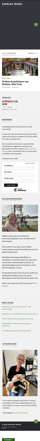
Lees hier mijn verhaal (20, 413)
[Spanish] (11, 101)
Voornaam (8, 172)
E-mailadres (9, 165)
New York (6, 78)
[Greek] (16, 101)
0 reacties (15, 87)
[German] (6, 101)
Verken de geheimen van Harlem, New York (15, 83)
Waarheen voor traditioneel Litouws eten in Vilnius (20, 314)
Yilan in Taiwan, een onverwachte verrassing (17, 319)
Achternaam (8, 178)
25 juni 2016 (6, 87)
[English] (3, 101)
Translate (14, 109)
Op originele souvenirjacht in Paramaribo (16, 331)
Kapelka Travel (12, 4)
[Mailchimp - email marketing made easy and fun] (20, 191)
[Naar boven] (36, 421)
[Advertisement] (20, 26)
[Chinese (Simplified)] (6, 104)
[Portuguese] (8, 101)
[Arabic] (3, 104)
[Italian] (14, 101)
